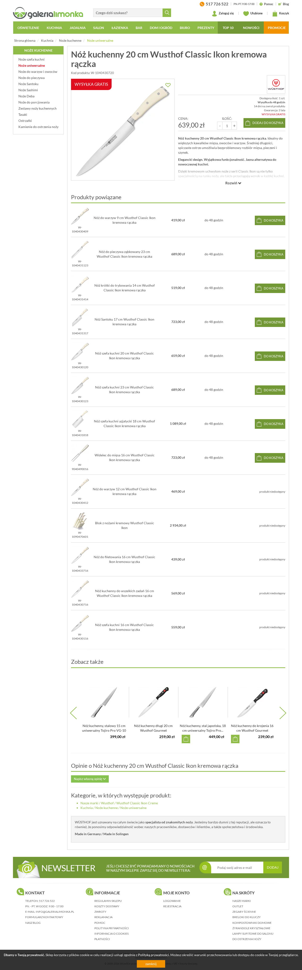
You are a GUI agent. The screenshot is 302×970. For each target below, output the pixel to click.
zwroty (100, 911)
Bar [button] (139, 28)
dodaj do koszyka (267, 123)
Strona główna (24, 40)
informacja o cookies (111, 933)
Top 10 (228, 28)
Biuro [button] (185, 28)
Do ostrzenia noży (246, 939)
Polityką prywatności (153, 955)
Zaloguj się (226, 13)
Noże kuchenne (70, 40)
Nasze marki (89, 803)
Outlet (237, 906)
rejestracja (172, 906)
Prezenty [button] (205, 28)
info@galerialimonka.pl (55, 911)
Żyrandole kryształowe (251, 928)
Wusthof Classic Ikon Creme (137, 803)
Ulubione (256, 13)
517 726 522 (47, 901)
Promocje (277, 28)
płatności (102, 939)
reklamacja (103, 917)
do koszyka (273, 220)
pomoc (99, 923)
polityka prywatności (111, 928)
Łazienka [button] (120, 28)
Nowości (251, 28)
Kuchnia (47, 40)
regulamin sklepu (108, 901)
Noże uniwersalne (100, 40)
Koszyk (283, 13)
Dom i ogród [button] (161, 28)
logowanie (172, 901)
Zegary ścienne (244, 911)
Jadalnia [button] (78, 28)
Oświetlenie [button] (28, 28)
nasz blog (33, 923)
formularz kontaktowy (44, 917)
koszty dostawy (106, 906)
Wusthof (107, 803)
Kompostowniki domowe (252, 923)
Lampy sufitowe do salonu (252, 933)
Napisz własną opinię (88, 779)
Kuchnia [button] (54, 28)
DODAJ (272, 867)
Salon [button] (98, 28)
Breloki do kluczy (246, 917)
